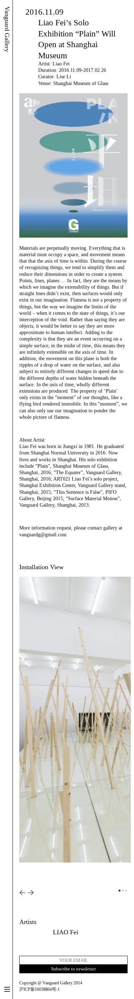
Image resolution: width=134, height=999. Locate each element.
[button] (22, 892)
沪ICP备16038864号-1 (39, 989)
